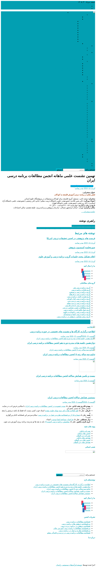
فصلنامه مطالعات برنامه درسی (78, 522)
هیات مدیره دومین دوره (67, 24)
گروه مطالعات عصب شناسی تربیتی (76, 308)
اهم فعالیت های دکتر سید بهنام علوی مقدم (61, 411)
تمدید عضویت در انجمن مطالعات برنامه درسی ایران (45, 406)
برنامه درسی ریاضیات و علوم (74, 128)
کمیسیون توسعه (79, 90)
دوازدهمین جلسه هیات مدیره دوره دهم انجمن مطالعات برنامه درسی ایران (61, 343)
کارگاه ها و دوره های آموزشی (81, 186)
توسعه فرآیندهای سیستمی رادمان (69, 565)
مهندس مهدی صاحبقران (66, 561)
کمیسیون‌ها (86, 84)
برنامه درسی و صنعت (77, 108)
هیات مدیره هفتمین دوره (66, 35)
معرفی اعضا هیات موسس (71, 44)
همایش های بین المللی (81, 442)
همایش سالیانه (80, 152)
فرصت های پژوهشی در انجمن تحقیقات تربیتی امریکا (71, 238)
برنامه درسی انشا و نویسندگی (74, 130)
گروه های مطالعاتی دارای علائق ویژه (67, 68)
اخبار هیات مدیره (79, 48)
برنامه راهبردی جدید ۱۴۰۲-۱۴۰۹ (68, 57)
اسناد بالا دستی (80, 79)
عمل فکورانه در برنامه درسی (74, 126)
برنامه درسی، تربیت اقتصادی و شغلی (71, 132)
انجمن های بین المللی (82, 440)
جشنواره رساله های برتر (76, 144)
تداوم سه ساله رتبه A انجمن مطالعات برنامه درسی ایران (69, 354)
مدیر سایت (79, 188)
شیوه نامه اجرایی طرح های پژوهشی (67, 75)
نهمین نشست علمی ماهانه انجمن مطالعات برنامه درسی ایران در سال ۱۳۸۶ (66, 228)
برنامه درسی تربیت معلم (76, 117)
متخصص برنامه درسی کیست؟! (57, 422)
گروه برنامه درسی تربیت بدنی (78, 301)
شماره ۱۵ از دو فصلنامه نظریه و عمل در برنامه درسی (59, 415)
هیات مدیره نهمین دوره (67, 39)
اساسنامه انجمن (75, 81)
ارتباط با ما (86, 164)
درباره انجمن (61, 12)
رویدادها (87, 141)
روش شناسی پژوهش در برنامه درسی (71, 135)
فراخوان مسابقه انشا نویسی (62, 419)
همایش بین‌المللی (79, 148)
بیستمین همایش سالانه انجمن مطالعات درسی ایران (71, 397)
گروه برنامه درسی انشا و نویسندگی (76, 314)
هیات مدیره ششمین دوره (66, 32)
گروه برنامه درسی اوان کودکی (78, 299)
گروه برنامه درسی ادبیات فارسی (77, 305)
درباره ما (87, 8)
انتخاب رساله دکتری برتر (71, 64)
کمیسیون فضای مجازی (77, 95)
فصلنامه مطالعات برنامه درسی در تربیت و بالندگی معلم (68, 533)
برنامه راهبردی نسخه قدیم (71, 59)
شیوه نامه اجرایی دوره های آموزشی (67, 70)
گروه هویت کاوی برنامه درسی (78, 297)
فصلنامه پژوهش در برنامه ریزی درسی (75, 526)
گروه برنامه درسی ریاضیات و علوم (76, 312)
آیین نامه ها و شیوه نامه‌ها (76, 61)
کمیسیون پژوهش (79, 92)
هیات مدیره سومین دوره (66, 26)
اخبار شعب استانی (83, 139)
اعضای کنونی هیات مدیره (71, 17)
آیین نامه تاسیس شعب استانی (69, 66)
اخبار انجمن (86, 46)
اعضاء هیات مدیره (79, 15)
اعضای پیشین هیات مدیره (71, 19)
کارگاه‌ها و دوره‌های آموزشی (75, 159)
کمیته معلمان (80, 161)
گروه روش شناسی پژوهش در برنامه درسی (73, 317)
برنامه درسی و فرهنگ (77, 110)
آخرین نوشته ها (84, 321)
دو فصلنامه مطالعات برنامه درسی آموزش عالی (71, 528)
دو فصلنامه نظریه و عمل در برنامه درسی (74, 531)
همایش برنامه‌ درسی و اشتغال (74, 150)
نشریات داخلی (84, 431)
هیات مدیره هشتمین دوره (66, 37)
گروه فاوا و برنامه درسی (80, 290)
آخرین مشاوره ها (83, 323)
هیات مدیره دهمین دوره (67, 41)
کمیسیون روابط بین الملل (76, 97)
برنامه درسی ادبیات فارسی (75, 119)
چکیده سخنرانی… (88, 212)
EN (89, 166)
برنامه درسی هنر (79, 104)
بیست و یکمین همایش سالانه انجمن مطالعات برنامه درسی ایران (65, 376)
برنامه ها (82, 55)
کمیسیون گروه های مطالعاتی (74, 99)
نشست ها (82, 146)
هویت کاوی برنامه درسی (76, 112)
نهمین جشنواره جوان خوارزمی (83, 226)
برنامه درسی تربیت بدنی (76, 115)
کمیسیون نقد (81, 86)
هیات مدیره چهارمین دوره (66, 28)
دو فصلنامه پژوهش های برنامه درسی (76, 524)
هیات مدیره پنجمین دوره (67, 30)
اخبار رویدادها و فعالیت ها (76, 50)
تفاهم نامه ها (81, 77)
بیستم (78, 155)
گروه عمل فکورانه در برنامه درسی (76, 310)
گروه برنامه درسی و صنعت (79, 292)
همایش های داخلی (83, 438)
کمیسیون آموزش (79, 88)
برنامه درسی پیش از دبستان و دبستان (71, 137)
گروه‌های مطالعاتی (83, 101)
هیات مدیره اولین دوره (67, 21)
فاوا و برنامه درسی (78, 106)
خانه (88, 6)
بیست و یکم (76, 157)
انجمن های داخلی (83, 433)
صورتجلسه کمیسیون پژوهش (82, 247)
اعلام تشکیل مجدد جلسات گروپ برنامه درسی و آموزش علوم (67, 256)
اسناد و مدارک (84, 52)
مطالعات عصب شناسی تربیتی (74, 124)
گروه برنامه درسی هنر (81, 288)
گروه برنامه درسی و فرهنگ (79, 294)
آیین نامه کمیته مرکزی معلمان (69, 72)
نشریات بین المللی (83, 436)
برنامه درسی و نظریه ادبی (76, 121)
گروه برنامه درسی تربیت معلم (78, 303)
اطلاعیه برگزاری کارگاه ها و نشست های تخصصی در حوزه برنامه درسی (62, 331)
